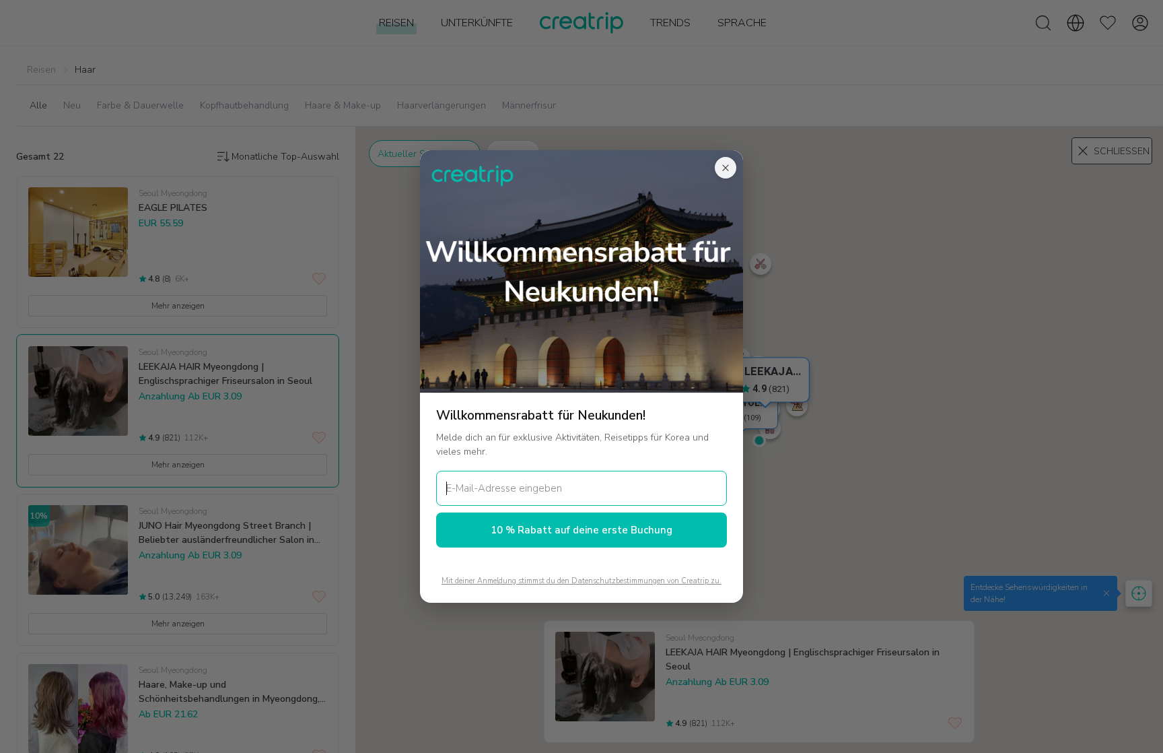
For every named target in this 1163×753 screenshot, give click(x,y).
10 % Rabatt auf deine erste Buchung (581, 530)
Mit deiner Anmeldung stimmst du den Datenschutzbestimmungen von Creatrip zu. (581, 581)
